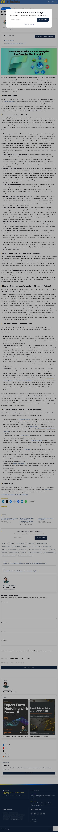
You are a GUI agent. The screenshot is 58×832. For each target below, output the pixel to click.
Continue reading (29, 24)
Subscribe (43, 19)
